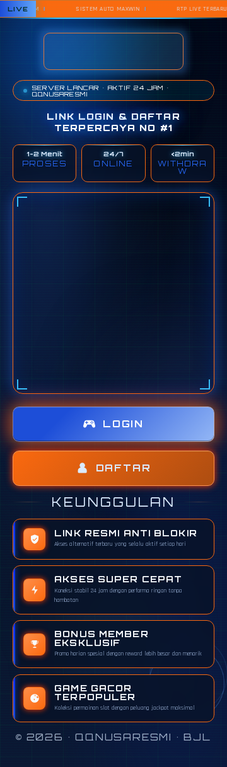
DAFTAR (123, 468)
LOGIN (123, 424)
